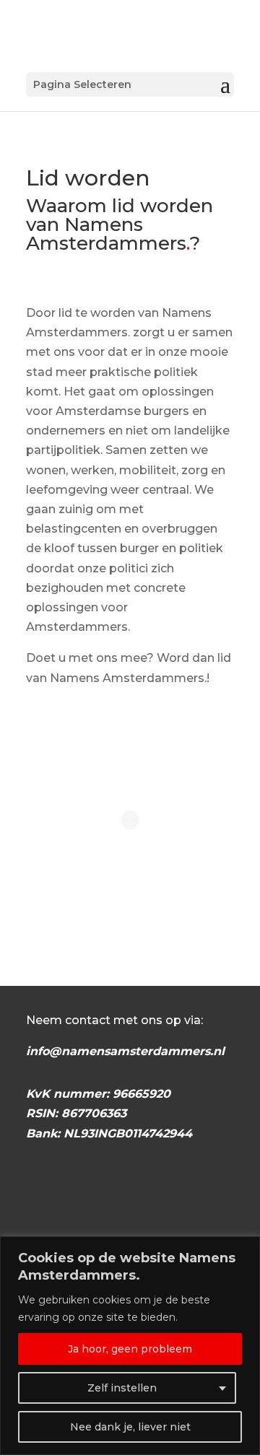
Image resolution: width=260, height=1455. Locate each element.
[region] (130, 1345)
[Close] (245, 1248)
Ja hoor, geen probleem (130, 1348)
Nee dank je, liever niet (130, 1426)
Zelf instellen (122, 1387)
